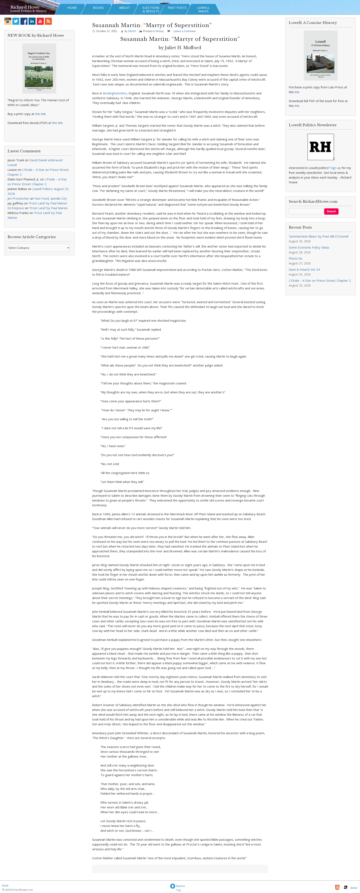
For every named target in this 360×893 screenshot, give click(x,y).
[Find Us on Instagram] (7, 21)
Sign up (336, 168)
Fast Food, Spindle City (50, 198)
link (297, 92)
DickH (132, 31)
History (159, 31)
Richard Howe (25, 7)
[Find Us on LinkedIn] (32, 21)
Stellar (354, 888)
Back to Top (180, 886)
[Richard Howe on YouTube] (40, 21)
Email (5, 885)
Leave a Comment (185, 31)
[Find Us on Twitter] (16, 21)
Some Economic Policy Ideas (309, 247)
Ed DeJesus (16, 208)
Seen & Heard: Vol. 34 (304, 269)
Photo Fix (295, 258)
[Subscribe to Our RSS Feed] (48, 21)
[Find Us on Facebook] (24, 21)
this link (40, 114)
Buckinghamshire (115, 93)
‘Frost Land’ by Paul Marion (48, 203)
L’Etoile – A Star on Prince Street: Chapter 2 (320, 280)
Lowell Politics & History (28, 11)
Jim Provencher (18, 198)
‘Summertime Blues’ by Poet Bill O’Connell (318, 236)
